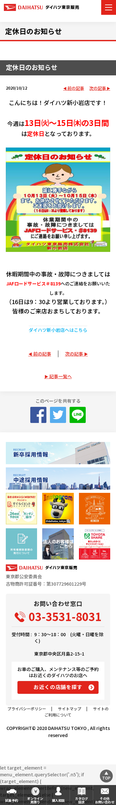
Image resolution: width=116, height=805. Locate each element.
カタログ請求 (81, 800)
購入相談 (58, 800)
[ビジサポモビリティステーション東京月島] (94, 508)
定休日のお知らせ (33, 30)
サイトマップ (69, 708)
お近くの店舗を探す (58, 687)
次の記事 (97, 88)
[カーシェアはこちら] (94, 544)
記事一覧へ (60, 376)
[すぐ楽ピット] (21, 508)
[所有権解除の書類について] (21, 544)
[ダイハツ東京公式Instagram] (57, 508)
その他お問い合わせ (104, 800)
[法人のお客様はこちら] (57, 544)
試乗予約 (11, 800)
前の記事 (75, 88)
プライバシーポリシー (26, 708)
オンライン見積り (35, 800)
